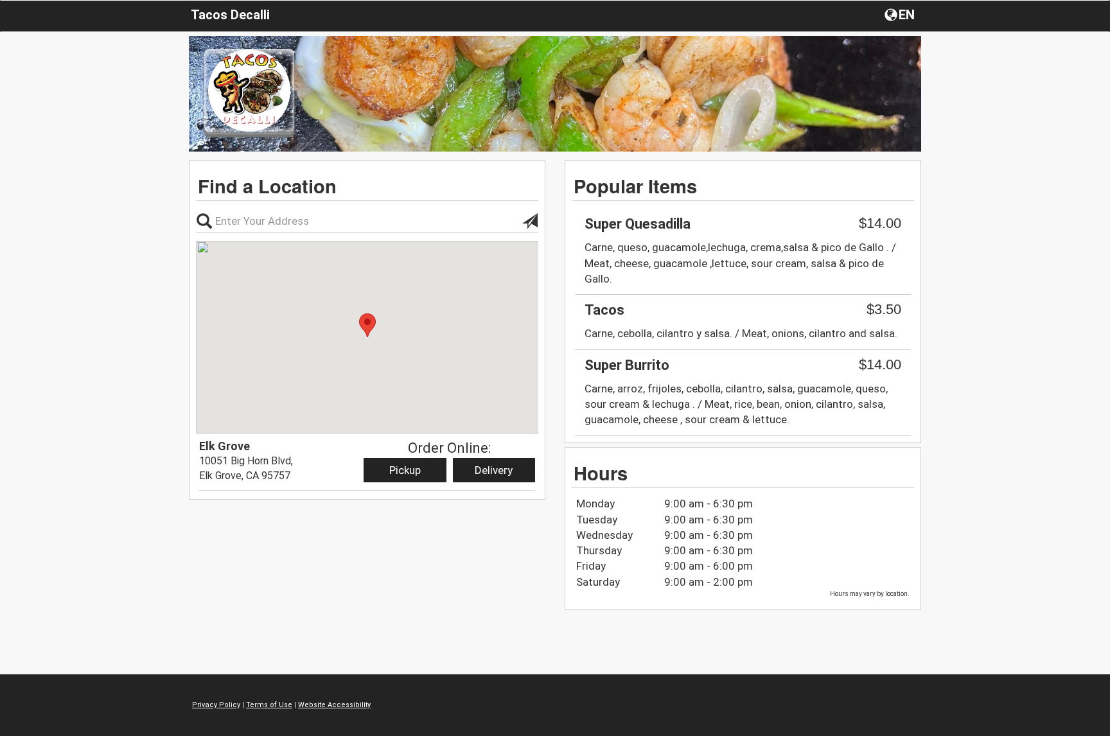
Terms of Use (269, 705)
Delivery (494, 470)
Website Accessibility (334, 705)
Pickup (405, 470)
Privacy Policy (216, 705)
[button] (901, 14)
